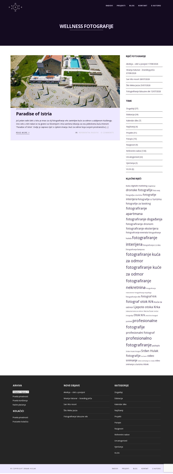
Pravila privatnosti (20, 396)
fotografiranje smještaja (143, 293)
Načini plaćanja (19, 404)
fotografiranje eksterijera (142, 228)
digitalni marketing (139, 185)
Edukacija (130, 114)
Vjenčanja (130, 163)
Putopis (129, 139)
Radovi (109, 5)
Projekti (121, 5)
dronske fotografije (139, 190)
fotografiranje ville (133, 297)
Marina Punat (148, 311)
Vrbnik (146, 364)
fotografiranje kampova (135, 249)
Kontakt (142, 5)
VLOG (128, 169)
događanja (151, 186)
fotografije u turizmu (150, 199)
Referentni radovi (89, 132)
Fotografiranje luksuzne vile (138, 91)
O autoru (156, 5)
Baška (128, 186)
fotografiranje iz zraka (151, 245)
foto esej (156, 190)
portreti (129, 321)
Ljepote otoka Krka (147, 307)
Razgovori (130, 144)
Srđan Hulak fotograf (133, 351)
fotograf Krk (149, 296)
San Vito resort (132, 79)
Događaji (130, 108)
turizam (144, 356)
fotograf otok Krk (140, 301)
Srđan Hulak (40, 109)
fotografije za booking (138, 203)
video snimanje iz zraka (146, 361)
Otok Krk (139, 315)
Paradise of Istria (34, 114)
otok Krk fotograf (152, 315)
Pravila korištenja (20, 400)
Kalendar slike (132, 120)
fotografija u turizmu (134, 195)
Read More (22, 132)
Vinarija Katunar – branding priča (140, 70)
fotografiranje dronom (139, 224)
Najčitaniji (130, 126)
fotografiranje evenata (137, 232)
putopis (156, 345)
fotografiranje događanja (144, 219)
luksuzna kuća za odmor (134, 311)
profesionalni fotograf (140, 332)
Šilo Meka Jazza (133, 85)
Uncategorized (132, 157)
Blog (131, 5)
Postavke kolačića (20, 421)
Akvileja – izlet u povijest (137, 64)
